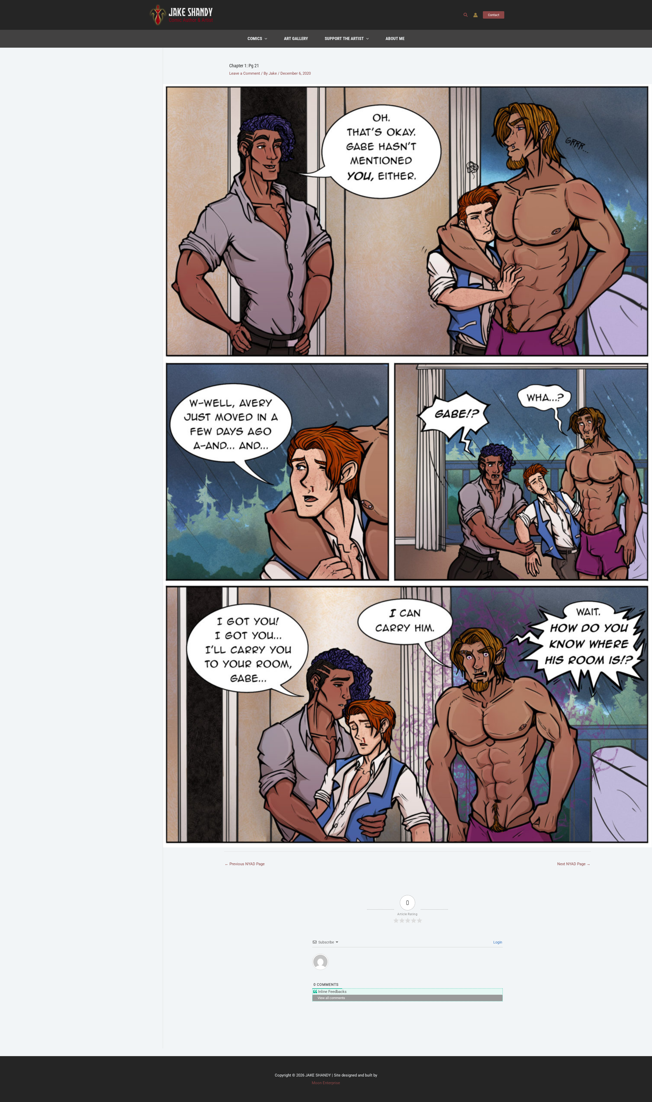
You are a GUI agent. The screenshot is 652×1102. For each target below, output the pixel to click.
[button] (466, 15)
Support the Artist (344, 38)
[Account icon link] (475, 15)
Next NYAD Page (573, 864)
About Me (395, 38)
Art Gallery (296, 38)
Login (497, 942)
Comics (255, 38)
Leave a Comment (244, 73)
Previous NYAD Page (245, 864)
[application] (264, 38)
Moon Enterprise (326, 1083)
